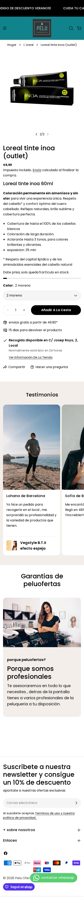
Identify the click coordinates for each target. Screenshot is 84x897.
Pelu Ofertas (25, 878)
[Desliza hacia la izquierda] (36, 134)
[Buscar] (71, 28)
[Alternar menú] (5, 28)
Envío (37, 170)
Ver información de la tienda (30, 357)
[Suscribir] (76, 803)
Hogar (11, 45)
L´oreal (28, 45)
